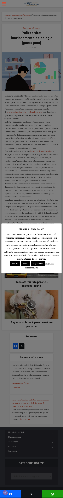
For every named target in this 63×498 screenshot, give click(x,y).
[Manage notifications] (5, 492)
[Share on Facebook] (10, 494)
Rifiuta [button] (25, 263)
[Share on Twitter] (31, 494)
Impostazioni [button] (38, 263)
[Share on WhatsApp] (52, 494)
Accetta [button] (15, 263)
